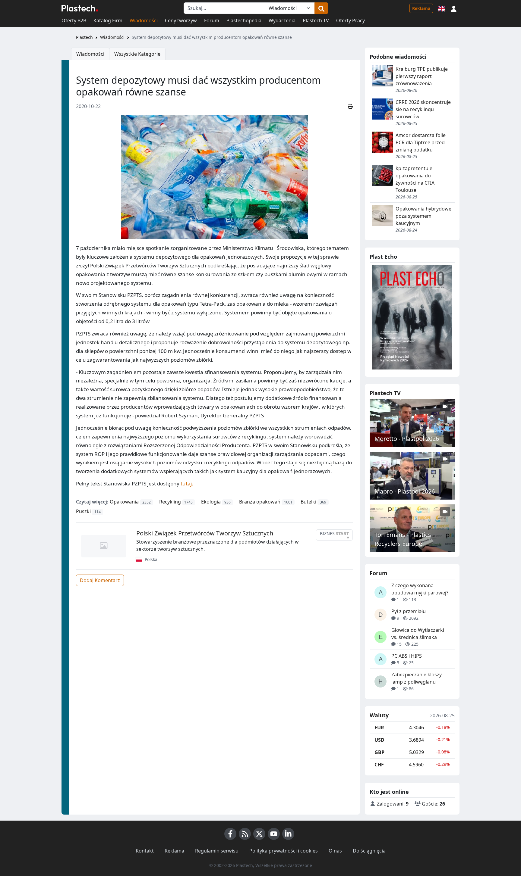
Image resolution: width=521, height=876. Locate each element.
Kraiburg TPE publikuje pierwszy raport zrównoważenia (422, 76)
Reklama (421, 8)
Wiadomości (144, 20)
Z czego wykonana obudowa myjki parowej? (419, 589)
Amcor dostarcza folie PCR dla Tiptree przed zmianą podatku (421, 142)
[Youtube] (274, 834)
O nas (335, 850)
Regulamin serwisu (216, 850)
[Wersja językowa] (441, 8)
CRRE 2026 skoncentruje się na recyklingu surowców (423, 109)
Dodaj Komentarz (100, 580)
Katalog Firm (107, 20)
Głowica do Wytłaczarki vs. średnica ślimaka (417, 634)
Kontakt (145, 850)
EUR (379, 727)
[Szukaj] (321, 8)
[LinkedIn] (288, 834)
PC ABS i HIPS (406, 656)
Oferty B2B (74, 20)
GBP (379, 752)
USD (379, 740)
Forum (211, 20)
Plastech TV (316, 20)
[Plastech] (80, 8)
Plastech (84, 37)
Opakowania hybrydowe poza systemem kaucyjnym (423, 215)
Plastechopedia (243, 20)
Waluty (379, 715)
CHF (379, 764)
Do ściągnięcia (369, 850)
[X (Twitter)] (259, 834)
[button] (453, 8)
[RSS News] (245, 834)
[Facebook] (230, 834)
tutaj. (187, 483)
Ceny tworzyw (181, 20)
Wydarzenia (282, 20)
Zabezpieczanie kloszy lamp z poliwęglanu (416, 678)
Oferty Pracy (350, 20)
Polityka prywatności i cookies (283, 850)
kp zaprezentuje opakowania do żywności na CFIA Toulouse (415, 179)
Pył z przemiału (408, 611)
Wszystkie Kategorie (137, 54)
